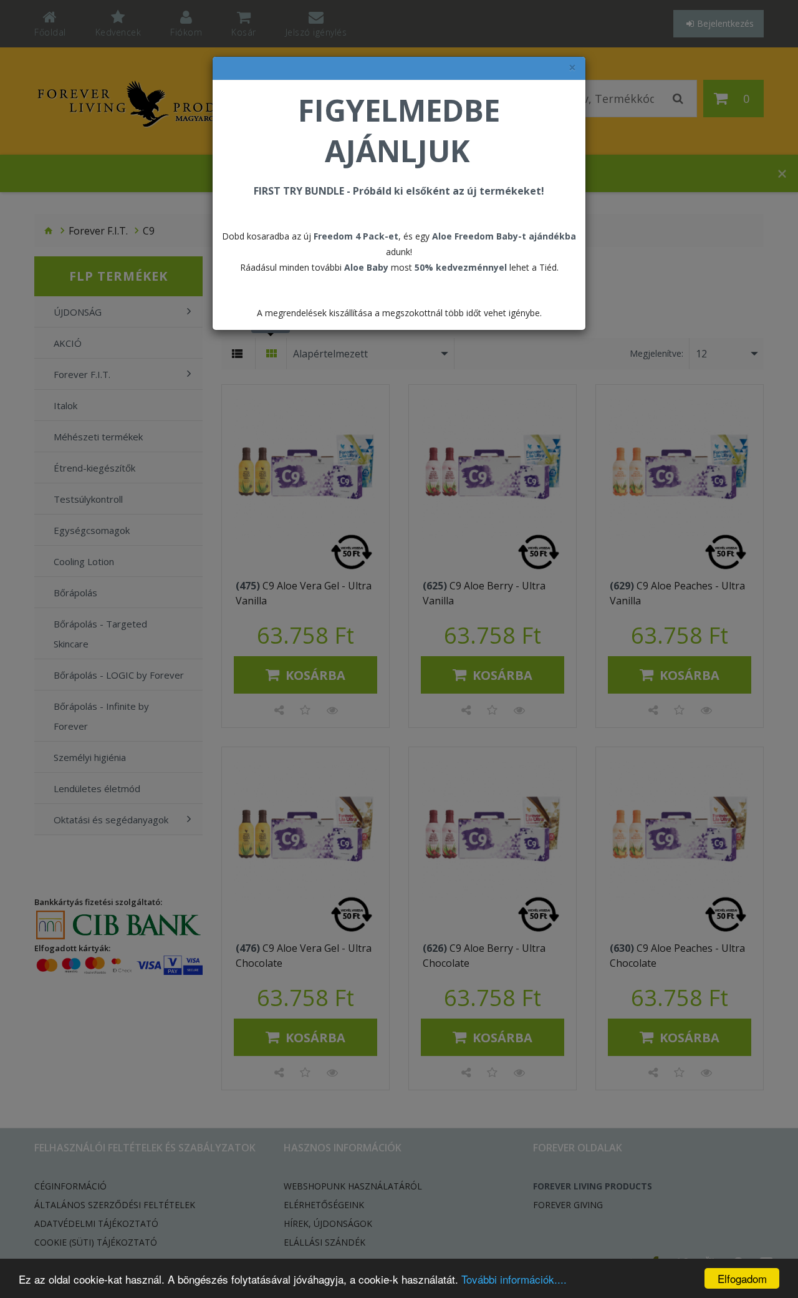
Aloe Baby (366, 267)
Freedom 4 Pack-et (356, 236)
